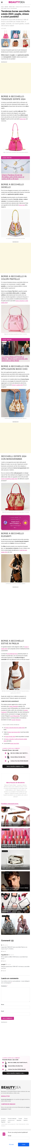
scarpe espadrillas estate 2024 (9, 479)
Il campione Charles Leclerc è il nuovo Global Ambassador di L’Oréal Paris (15, 888)
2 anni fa (6, 945)
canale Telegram (16, 720)
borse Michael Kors (12, 654)
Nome (2, 1004)
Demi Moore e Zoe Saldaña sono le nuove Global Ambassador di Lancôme (14, 932)
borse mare (23, 119)
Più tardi (11, 1144)
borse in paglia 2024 (17, 385)
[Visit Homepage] (16, 2)
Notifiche (25, 1120)
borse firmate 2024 (10, 736)
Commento (4, 986)
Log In (9, 1122)
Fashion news (12, 6)
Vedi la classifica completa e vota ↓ (15, 766)
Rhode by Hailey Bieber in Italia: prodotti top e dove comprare (15, 824)
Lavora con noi (11, 1120)
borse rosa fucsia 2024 (14, 732)
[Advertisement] (15, 78)
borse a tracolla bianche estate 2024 (15, 727)
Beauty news (5, 808)
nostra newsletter (13, 706)
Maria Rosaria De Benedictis (15, 783)
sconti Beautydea (15, 716)
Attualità (6, 6)
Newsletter (19, 1120)
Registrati (3, 1122)
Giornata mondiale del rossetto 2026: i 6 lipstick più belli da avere (13, 845)
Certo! (23, 1144)
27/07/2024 (3, 28)
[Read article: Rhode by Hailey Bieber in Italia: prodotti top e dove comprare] (15, 816)
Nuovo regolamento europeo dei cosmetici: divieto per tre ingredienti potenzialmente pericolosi (14, 909)
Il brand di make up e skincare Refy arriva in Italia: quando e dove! (14, 867)
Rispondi (4, 951)
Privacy (26, 1118)
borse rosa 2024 (14, 743)
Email (2, 1011)
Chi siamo (3, 1118)
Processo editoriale (12, 1118)
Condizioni (3, 1120)
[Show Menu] (2, 2)
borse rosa (22, 205)
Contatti (20, 1118)
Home (2, 6)
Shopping (4, 851)
